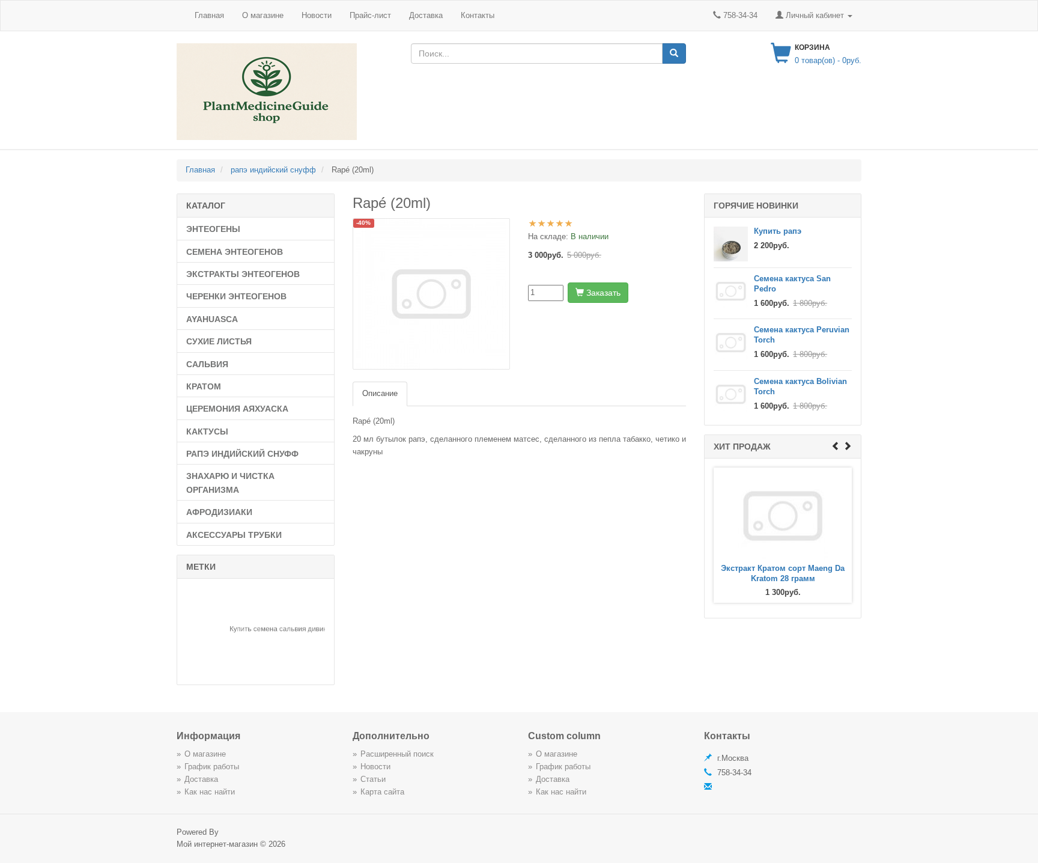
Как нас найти (209, 791)
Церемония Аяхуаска (237, 408)
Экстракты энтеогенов (243, 274)
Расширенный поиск (397, 753)
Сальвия (207, 364)
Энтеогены (213, 229)
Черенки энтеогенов (236, 296)
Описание (380, 393)
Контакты (477, 15)
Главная (209, 15)
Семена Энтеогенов (234, 252)
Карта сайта (382, 791)
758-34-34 (739, 15)
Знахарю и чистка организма (230, 482)
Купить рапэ (777, 231)
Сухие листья (219, 341)
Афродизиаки (219, 512)
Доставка (426, 15)
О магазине (263, 15)
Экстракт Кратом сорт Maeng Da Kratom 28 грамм (783, 573)
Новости (317, 15)
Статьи (373, 779)
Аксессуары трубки (234, 535)
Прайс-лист (370, 15)
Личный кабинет (814, 15)
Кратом (203, 386)
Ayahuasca (212, 319)
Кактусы (207, 431)
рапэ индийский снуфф (242, 454)
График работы (211, 766)
